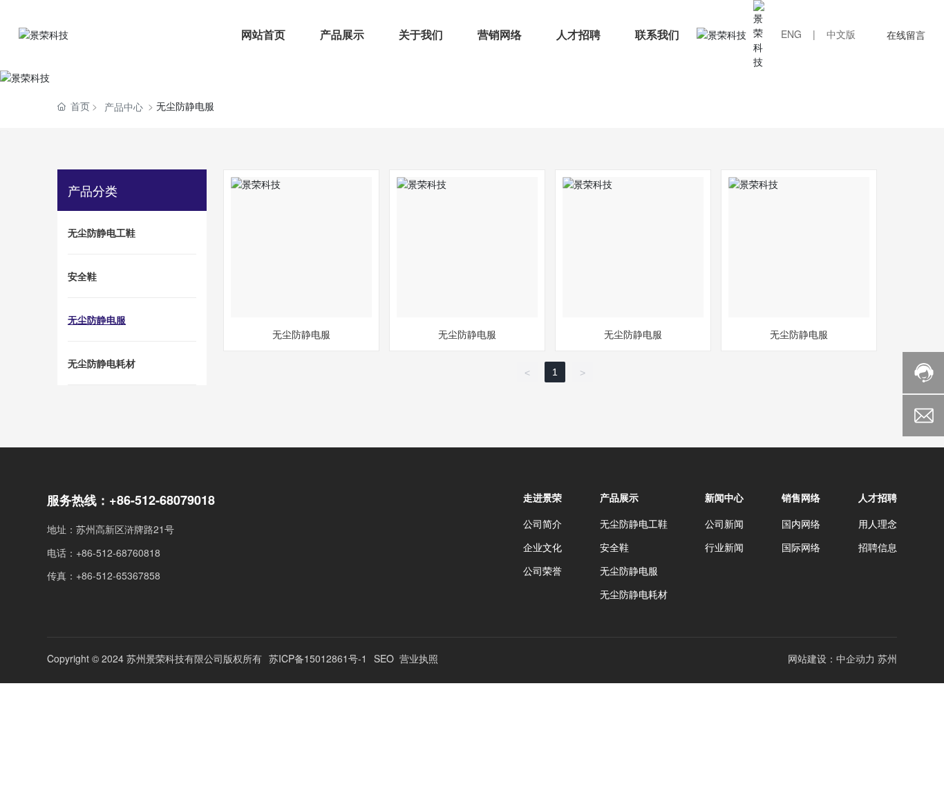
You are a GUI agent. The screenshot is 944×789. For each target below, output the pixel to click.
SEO (384, 658)
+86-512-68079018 (162, 500)
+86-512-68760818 (118, 552)
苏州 (887, 658)
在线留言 (906, 34)
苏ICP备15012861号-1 (318, 658)
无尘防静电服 (301, 247)
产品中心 (123, 106)
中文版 (841, 34)
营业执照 (418, 658)
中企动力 (855, 658)
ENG (791, 34)
